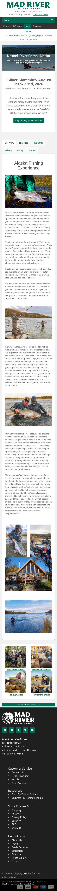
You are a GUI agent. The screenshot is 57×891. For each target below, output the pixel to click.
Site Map (16, 827)
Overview (9, 142)
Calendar (17, 854)
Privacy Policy (19, 817)
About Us (17, 840)
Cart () (38, 26)
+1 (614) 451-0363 (12, 753)
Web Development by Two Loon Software (19, 884)
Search (27, 26)
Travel (15, 843)
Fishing (8, 150)
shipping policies (22, 873)
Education (17, 850)
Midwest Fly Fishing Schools (27, 797)
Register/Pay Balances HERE (29, 120)
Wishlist (16, 779)
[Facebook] (18, 730)
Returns (16, 813)
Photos (32, 150)
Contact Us (18, 772)
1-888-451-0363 (40, 14)
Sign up (19, 26)
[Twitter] (25, 730)
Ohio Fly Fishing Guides (25, 794)
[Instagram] (11, 730)
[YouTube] (4, 730)
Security (16, 820)
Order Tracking (20, 776)
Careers (16, 861)
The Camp (38, 142)
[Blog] (32, 730)
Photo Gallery (19, 858)
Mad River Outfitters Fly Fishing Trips (25, 35)
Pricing (20, 150)
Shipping (16, 810)
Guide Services (20, 847)
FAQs (15, 824)
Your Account (19, 783)
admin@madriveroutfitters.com (20, 750)
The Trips (23, 142)
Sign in (8, 26)
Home (28, 31)
